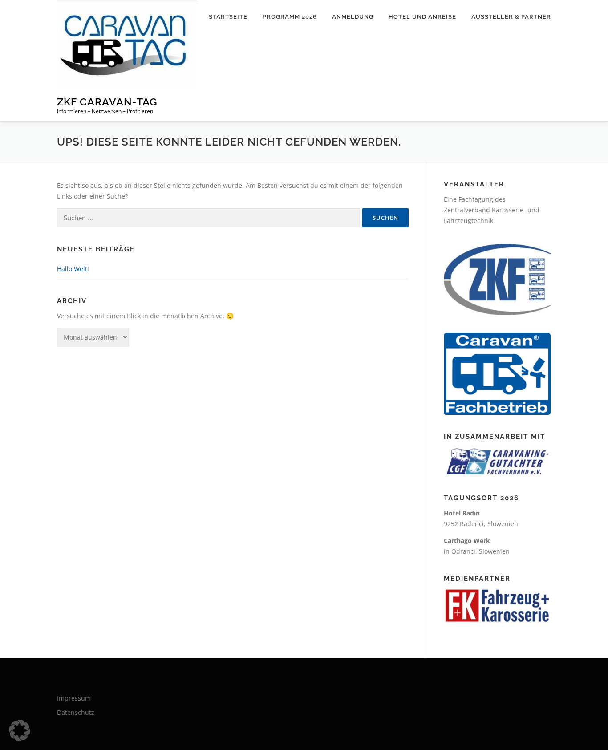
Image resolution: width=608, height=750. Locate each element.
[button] (19, 730)
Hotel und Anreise (422, 16)
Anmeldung (352, 16)
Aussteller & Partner (511, 16)
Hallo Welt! (73, 268)
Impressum (74, 698)
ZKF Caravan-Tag (107, 102)
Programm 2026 (290, 16)
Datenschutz (75, 712)
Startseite (228, 16)
